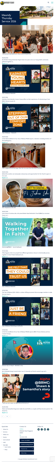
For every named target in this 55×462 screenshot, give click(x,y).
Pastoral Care (24, 448)
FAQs (6, 449)
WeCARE (5, 445)
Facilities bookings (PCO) (26, 444)
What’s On (6, 434)
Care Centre (8, 447)
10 (7, 416)
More (5, 63)
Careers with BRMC (25, 440)
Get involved (6, 439)
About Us (5, 429)
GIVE (4, 442)
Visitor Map (23, 453)
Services (5, 432)
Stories (5, 437)
